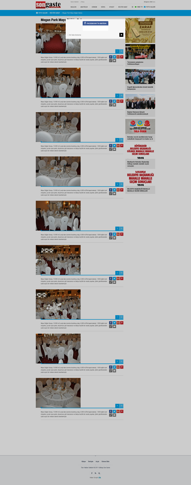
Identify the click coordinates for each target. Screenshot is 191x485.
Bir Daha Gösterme (75, 35)
